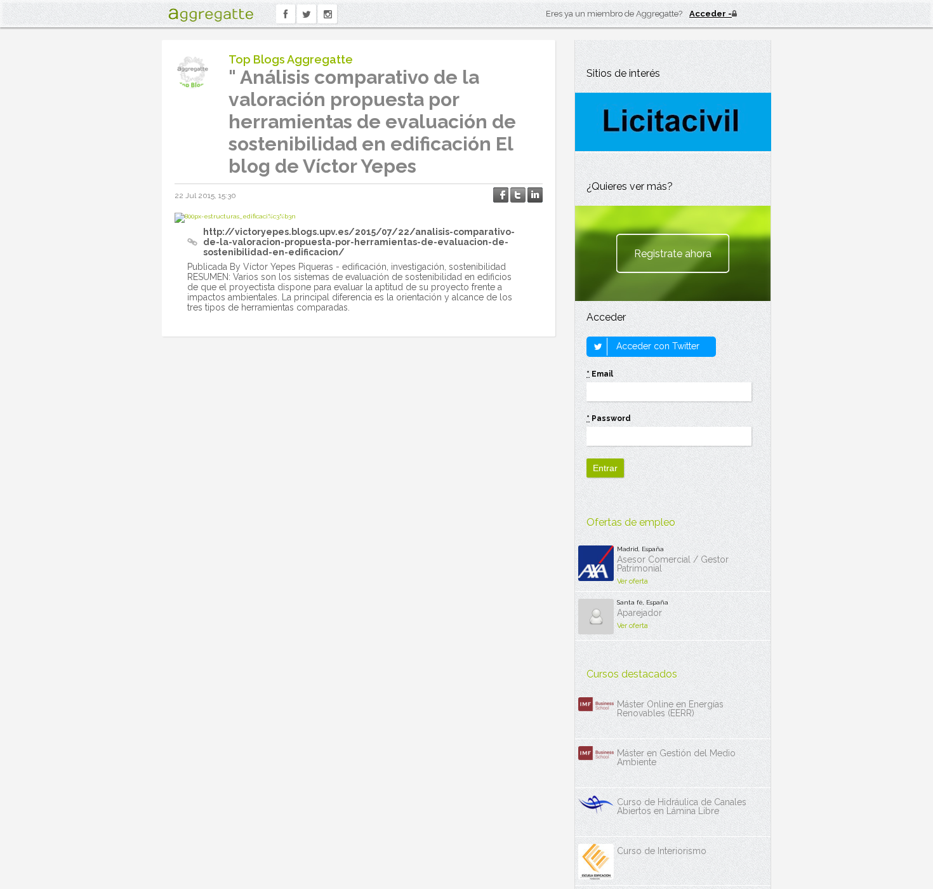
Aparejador (639, 613)
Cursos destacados (631, 674)
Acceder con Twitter (656, 346)
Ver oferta (632, 581)
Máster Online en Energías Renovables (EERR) (670, 708)
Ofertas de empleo (630, 522)
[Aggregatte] (210, 15)
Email (599, 374)
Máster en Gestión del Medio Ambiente (676, 757)
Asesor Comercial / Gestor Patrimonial (673, 563)
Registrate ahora (672, 254)
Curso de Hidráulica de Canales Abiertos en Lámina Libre (681, 806)
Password (608, 418)
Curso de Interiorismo (661, 851)
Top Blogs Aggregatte (290, 59)
